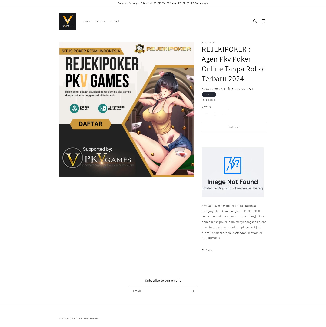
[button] (255, 21)
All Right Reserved (90, 318)
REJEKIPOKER (73, 318)
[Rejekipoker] (233, 197)
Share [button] (209, 250)
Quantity (206, 106)
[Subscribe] (192, 291)
